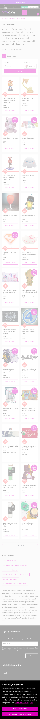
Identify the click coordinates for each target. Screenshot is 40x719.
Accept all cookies (20, 708)
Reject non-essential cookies (20, 714)
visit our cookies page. (23, 703)
